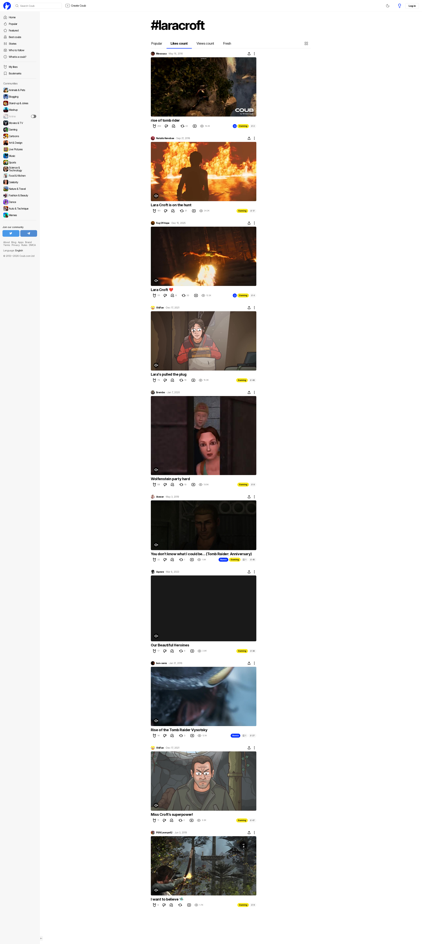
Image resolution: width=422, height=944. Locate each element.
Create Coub (78, 5)
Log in (412, 5)
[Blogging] (20, 96)
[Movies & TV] (20, 123)
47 (252, 820)
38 (252, 651)
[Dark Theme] (387, 5)
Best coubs (15, 37)
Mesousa (161, 54)
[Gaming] (20, 129)
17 (252, 210)
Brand (28, 242)
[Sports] (20, 162)
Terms (6, 245)
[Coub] (7, 6)
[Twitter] (10, 233)
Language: (13, 250)
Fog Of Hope (162, 223)
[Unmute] (156, 196)
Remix (223, 559)
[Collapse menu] (41, 938)
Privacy (16, 245)
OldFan (160, 307)
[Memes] (20, 215)
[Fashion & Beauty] (20, 195)
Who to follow (16, 50)
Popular (13, 24)
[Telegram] (28, 233)
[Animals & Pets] (20, 90)
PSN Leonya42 (164, 832)
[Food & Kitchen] (20, 175)
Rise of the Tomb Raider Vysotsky (179, 730)
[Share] (249, 54)
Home (12, 17)
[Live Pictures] (20, 149)
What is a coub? (17, 56)
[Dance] (20, 202)
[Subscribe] (33, 116)
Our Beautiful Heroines (170, 645)
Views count (205, 43)
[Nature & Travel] (20, 189)
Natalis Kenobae (165, 138)
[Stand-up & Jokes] (20, 103)
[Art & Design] (20, 142)
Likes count (179, 43)
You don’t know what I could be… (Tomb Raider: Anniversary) (201, 554)
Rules (24, 245)
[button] (307, 43)
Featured (13, 30)
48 (252, 380)
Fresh (227, 43)
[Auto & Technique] (20, 208)
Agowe (160, 572)
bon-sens (161, 663)
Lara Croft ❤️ (162, 290)
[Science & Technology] (20, 169)
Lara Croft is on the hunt (171, 205)
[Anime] (20, 116)
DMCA (32, 245)
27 (252, 735)
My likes (13, 66)
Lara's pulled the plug (168, 374)
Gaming (243, 126)
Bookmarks (15, 73)
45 (252, 559)
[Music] (20, 156)
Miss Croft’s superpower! (172, 814)
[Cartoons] (20, 136)
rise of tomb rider (165, 120)
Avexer (160, 497)
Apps (21, 242)
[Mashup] (20, 109)
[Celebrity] (20, 182)
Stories (12, 43)
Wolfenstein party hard (170, 479)
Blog (13, 242)
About (6, 242)
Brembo (160, 392)
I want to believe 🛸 (167, 899)
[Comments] (174, 126)
